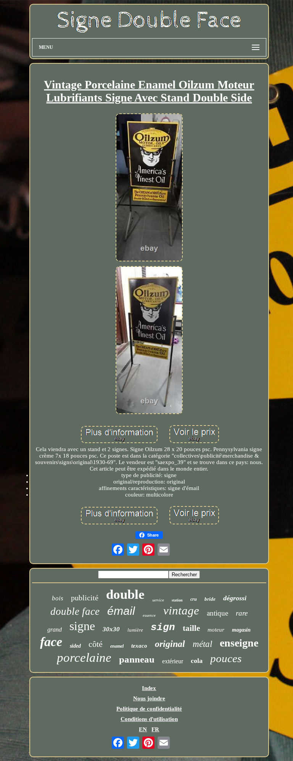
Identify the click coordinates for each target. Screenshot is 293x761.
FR (155, 729)
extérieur (172, 661)
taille (191, 628)
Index (149, 688)
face (51, 642)
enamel (117, 646)
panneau (137, 659)
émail (121, 611)
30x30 (111, 629)
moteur (216, 630)
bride (210, 599)
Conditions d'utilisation (149, 719)
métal (202, 644)
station (177, 600)
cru (193, 599)
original (170, 644)
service (158, 600)
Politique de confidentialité (149, 709)
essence (149, 615)
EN (143, 729)
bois (57, 598)
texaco (139, 646)
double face (75, 611)
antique (217, 613)
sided (75, 646)
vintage (181, 610)
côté (96, 644)
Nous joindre (149, 698)
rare (242, 613)
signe (82, 626)
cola (197, 660)
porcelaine (84, 657)
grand (54, 629)
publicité (84, 597)
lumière (135, 630)
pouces (225, 658)
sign (163, 627)
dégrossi (234, 598)
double (125, 594)
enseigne (239, 643)
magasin (241, 630)
